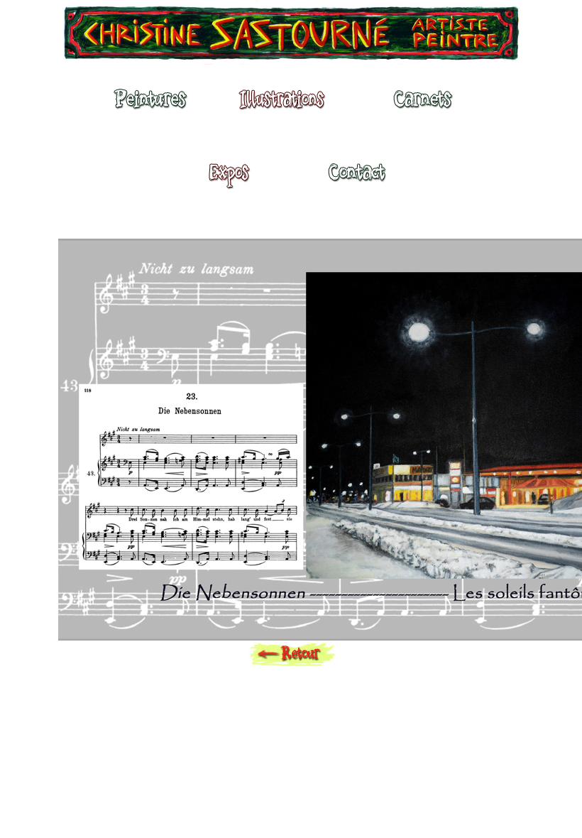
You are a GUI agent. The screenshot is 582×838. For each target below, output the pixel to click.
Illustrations (285, 106)
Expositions (225, 179)
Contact (356, 179)
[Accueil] (291, 35)
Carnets (426, 106)
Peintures (148, 106)
